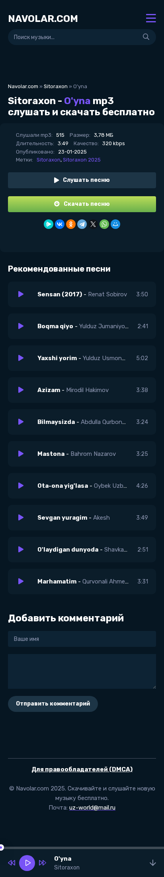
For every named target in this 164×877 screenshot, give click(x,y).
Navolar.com (23, 86)
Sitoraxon (56, 86)
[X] (93, 224)
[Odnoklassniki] (71, 224)
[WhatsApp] (104, 224)
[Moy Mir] (115, 224)
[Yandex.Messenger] (48, 224)
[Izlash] (146, 37)
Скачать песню (87, 204)
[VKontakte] (59, 224)
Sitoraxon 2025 (82, 160)
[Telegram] (82, 224)
